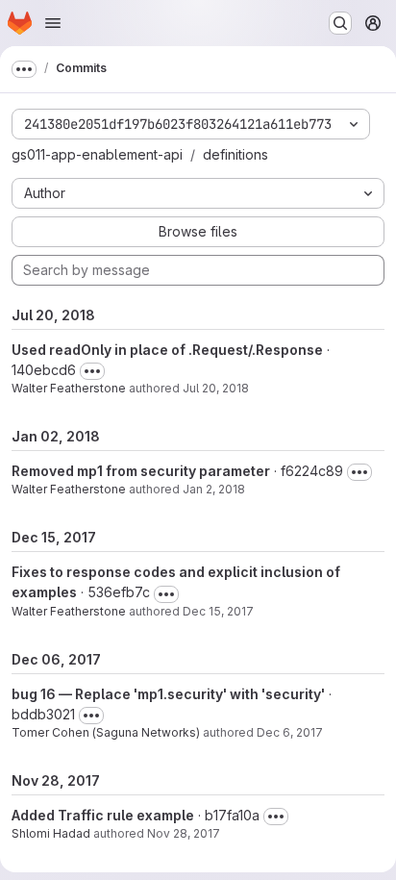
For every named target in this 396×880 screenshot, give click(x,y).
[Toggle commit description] (92, 371)
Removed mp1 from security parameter (141, 471)
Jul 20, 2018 (216, 388)
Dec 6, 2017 (290, 732)
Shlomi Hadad (51, 833)
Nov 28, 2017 (183, 833)
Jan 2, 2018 (214, 489)
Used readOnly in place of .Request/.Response (167, 349)
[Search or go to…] (340, 23)
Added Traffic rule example (103, 815)
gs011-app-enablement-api (97, 154)
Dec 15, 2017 (218, 611)
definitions (235, 154)
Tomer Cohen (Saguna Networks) (106, 732)
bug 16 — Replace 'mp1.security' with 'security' (168, 694)
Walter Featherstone (69, 388)
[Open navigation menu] (52, 23)
